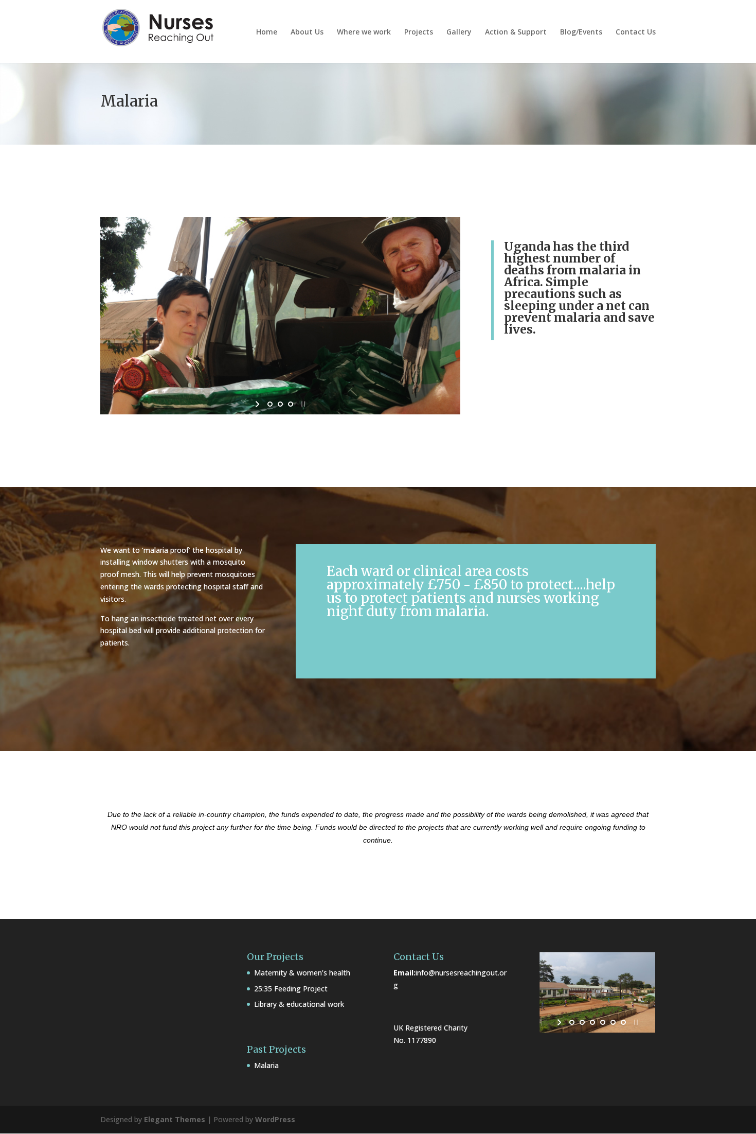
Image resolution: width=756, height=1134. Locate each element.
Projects (418, 32)
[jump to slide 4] (603, 1022)
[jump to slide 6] (623, 1022)
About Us (307, 32)
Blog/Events (581, 32)
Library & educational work (299, 1004)
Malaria (266, 1065)
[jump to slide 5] (613, 1022)
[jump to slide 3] (290, 404)
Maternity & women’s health (302, 973)
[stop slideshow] (302, 404)
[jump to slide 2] (280, 404)
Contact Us (636, 32)
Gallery (459, 32)
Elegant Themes (174, 1119)
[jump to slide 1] (270, 404)
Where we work (364, 32)
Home (266, 32)
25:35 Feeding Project (291, 988)
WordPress (275, 1119)
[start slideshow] (258, 404)
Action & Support (516, 32)
